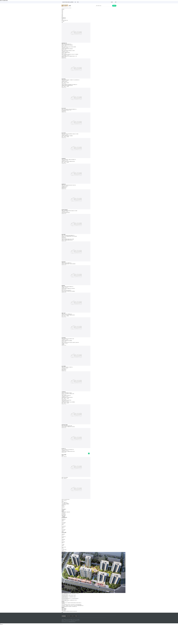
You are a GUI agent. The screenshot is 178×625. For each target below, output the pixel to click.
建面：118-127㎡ (65, 450)
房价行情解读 (64, 509)
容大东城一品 (64, 448)
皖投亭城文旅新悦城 (64, 209)
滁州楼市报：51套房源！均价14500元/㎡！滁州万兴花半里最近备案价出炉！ (73, 605)
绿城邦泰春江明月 (64, 43)
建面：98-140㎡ (65, 80)
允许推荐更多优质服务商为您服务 (69, 611)
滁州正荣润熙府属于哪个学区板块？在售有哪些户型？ (69, 606)
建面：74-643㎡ (67, 55)
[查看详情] (63, 603)
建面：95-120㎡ (65, 287)
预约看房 (114, 5)
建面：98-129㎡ (65, 51)
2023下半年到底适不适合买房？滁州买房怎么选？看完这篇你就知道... (72, 604)
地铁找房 (63, 9)
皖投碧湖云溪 (64, 184)
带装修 (65, 20)
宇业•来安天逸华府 (66, 499)
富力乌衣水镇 (64, 108)
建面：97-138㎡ (65, 339)
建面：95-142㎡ (65, 396)
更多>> (65, 551)
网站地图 (1, 624)
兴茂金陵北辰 (64, 391)
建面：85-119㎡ (65, 134)
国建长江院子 (64, 313)
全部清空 (63, 516)
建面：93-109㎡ (65, 211)
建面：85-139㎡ (65, 160)
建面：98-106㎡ (65, 343)
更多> (66, 517)
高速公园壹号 (64, 234)
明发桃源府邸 (64, 158)
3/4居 (62, 47)
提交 (62, 612)
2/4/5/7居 (63, 55)
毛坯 (67, 20)
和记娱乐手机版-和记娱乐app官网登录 (65, 5)
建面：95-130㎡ (65, 47)
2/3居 (62, 134)
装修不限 (63, 20)
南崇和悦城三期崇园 (64, 424)
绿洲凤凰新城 (64, 337)
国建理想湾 (63, 285)
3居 (62, 287)
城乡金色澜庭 (64, 366)
